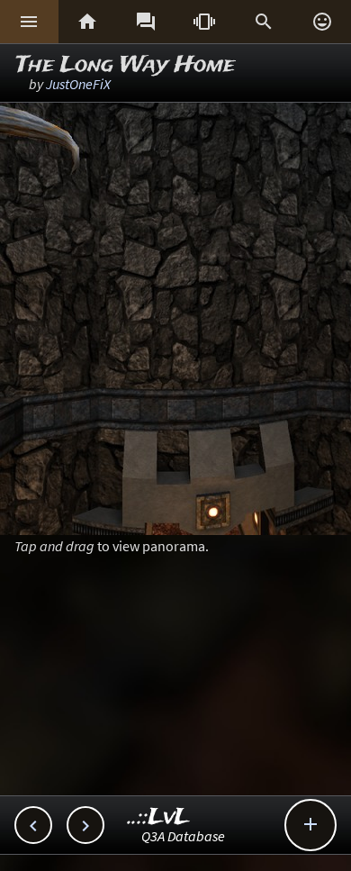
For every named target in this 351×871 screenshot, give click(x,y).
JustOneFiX (78, 84)
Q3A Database (183, 836)
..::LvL (159, 817)
